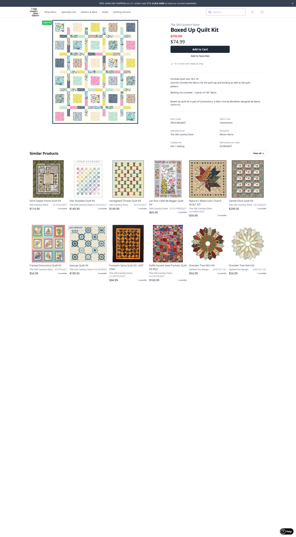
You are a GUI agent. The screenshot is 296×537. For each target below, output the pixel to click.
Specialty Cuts (69, 12)
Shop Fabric (50, 12)
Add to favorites (200, 56)
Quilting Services (122, 12)
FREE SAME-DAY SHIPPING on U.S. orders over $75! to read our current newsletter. (148, 3)
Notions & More (89, 12)
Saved (105, 12)
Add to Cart (200, 49)
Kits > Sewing (177, 146)
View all (258, 153)
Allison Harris (227, 134)
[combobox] (225, 12)
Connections (226, 122)
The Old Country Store (185, 24)
